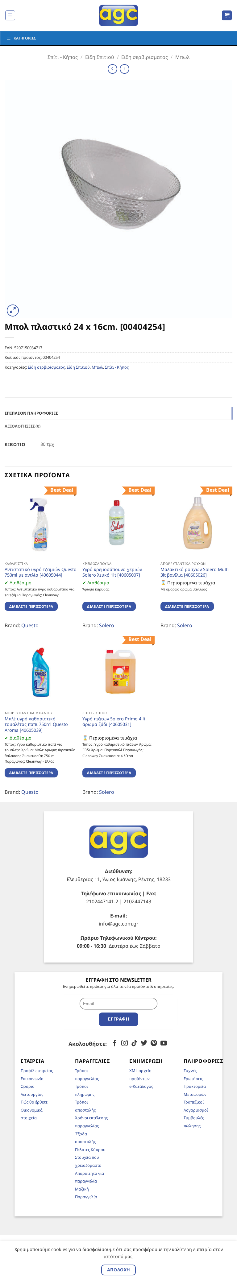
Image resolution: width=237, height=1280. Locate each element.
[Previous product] (124, 69)
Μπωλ (182, 57)
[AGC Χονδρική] (118, 15)
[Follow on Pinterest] (154, 1043)
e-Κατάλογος (141, 1086)
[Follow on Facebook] (114, 1043)
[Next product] (112, 69)
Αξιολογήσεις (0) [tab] (22, 426)
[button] (10, 15)
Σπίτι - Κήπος (63, 57)
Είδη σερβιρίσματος (144, 57)
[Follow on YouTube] (163, 1043)
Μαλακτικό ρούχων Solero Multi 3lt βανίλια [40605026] (194, 572)
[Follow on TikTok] (134, 1043)
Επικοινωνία (32, 1078)
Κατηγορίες (25, 38)
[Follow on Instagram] (124, 1043)
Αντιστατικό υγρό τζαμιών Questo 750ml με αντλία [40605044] (41, 572)
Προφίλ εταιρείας (37, 1070)
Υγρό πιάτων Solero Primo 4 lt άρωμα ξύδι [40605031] (113, 721)
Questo (30, 625)
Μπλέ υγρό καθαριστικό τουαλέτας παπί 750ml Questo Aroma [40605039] (36, 724)
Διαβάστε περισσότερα (31, 606)
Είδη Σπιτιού (99, 57)
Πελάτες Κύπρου (90, 1149)
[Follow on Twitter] (144, 1043)
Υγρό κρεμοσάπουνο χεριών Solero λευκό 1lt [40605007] (112, 572)
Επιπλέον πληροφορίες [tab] (31, 413)
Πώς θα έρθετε (34, 1102)
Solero (106, 625)
